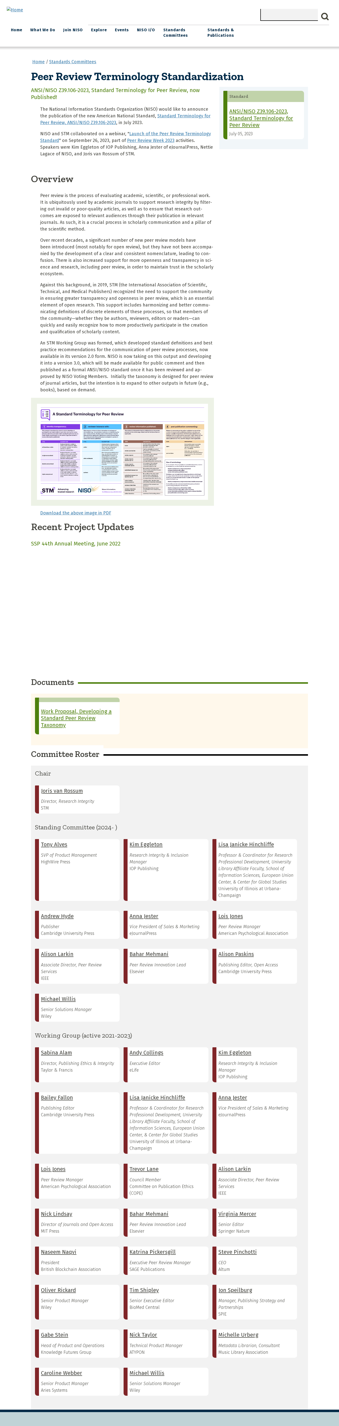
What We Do (42, 30)
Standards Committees (175, 33)
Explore (99, 30)
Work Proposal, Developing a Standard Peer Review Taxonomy (76, 718)
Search (325, 17)
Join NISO (73, 30)
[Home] (15, 9)
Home (16, 30)
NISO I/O (146, 30)
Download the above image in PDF (75, 513)
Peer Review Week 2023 (150, 140)
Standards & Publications (220, 33)
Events (122, 30)
